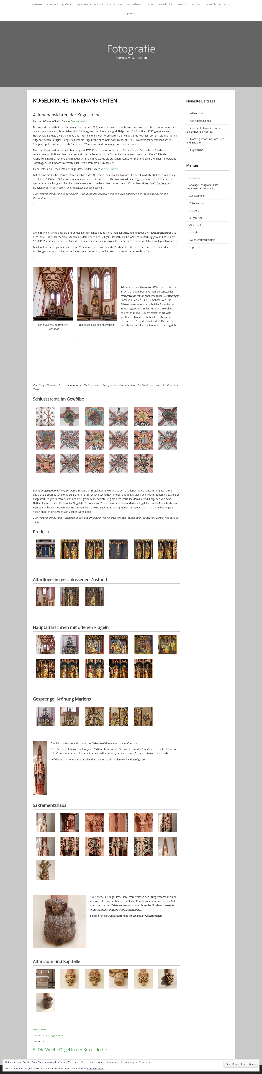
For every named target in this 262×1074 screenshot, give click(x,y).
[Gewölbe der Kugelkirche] (45, 350)
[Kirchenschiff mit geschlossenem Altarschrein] (143, 216)
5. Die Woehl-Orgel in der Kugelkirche (70, 1049)
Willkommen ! (198, 113)
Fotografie (131, 48)
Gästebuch (182, 4)
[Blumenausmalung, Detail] (69, 369)
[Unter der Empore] (45, 216)
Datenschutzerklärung (217, 4)
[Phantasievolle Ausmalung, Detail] (94, 350)
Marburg (150, 4)
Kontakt (196, 4)
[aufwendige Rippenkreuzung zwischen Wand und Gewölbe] (167, 369)
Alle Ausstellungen (200, 120)
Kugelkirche (165, 4)
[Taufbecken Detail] (94, 216)
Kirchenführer (109, 169)
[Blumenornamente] (167, 350)
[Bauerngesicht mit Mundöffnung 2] (118, 369)
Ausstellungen (115, 4)
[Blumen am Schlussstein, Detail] (143, 350)
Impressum (130, 13)
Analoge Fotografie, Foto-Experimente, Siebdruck (74, 4)
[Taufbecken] (69, 216)
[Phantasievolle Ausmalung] (143, 369)
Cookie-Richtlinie (95, 1068)
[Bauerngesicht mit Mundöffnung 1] (94, 369)
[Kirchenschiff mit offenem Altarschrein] (167, 216)
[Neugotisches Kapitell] (118, 216)
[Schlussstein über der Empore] (69, 350)
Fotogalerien (134, 4)
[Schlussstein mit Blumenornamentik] (118, 350)
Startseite (37, 4)
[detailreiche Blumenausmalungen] (45, 369)
